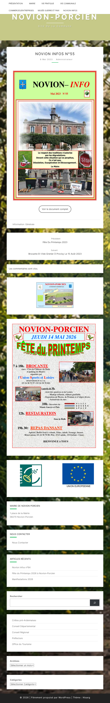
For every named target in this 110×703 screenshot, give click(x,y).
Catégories (16, 679)
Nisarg (86, 697)
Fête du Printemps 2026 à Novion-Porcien (33, 573)
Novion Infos (70, 10)
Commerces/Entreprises (21, 10)
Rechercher (16, 596)
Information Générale (23, 224)
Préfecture (17, 638)
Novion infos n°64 (21, 567)
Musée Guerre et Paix (48, 10)
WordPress (64, 697)
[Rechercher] (94, 602)
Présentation (16, 3)
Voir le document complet (55, 209)
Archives (14, 661)
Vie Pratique (47, 3)
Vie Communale (68, 3)
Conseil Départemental (23, 626)
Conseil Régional (20, 632)
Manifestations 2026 (22, 579)
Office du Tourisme (21, 644)
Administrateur (64, 59)
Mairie (32, 3)
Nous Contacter (20, 542)
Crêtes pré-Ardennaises (24, 620)
